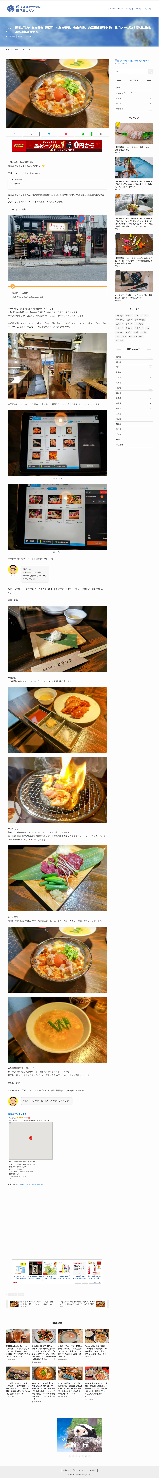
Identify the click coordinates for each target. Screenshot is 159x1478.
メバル (143, 332)
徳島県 (118, 398)
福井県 (118, 372)
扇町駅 (33, 1184)
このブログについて (124, 93)
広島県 (118, 424)
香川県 (118, 429)
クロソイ (119, 328)
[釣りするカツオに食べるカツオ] (24, 8)
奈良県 (118, 393)
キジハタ (129, 324)
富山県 (118, 362)
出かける (119, 109)
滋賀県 (118, 388)
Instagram (15, 184)
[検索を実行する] (150, 71)
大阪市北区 (12, 36)
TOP (118, 88)
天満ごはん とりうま (17, 1114)
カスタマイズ (140, 320)
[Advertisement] (57, 1224)
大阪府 (118, 377)
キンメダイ (139, 324)
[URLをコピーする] (101, 134)
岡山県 (118, 419)
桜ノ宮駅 (40, 1184)
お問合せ (66, 1470)
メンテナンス (121, 336)
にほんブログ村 (121, 63)
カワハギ (119, 324)
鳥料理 (22, 1184)
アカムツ (129, 316)
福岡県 (118, 439)
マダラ (128, 332)
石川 (118, 367)
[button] (14, 134)
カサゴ (129, 320)
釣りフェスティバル (136, 336)
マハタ (136, 332)
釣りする (119, 98)
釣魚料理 (119, 340)
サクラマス (139, 328)
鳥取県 (118, 403)
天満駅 (27, 1184)
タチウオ (119, 332)
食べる (118, 103)
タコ (147, 328)
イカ (136, 316)
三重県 (118, 414)
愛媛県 (118, 434)
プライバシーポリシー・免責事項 (84, 1470)
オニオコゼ (120, 320)
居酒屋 (20, 36)
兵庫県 (118, 383)
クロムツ (129, 328)
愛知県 (118, 357)
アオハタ (119, 316)
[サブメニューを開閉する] (150, 98)
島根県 (118, 408)
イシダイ (144, 316)
